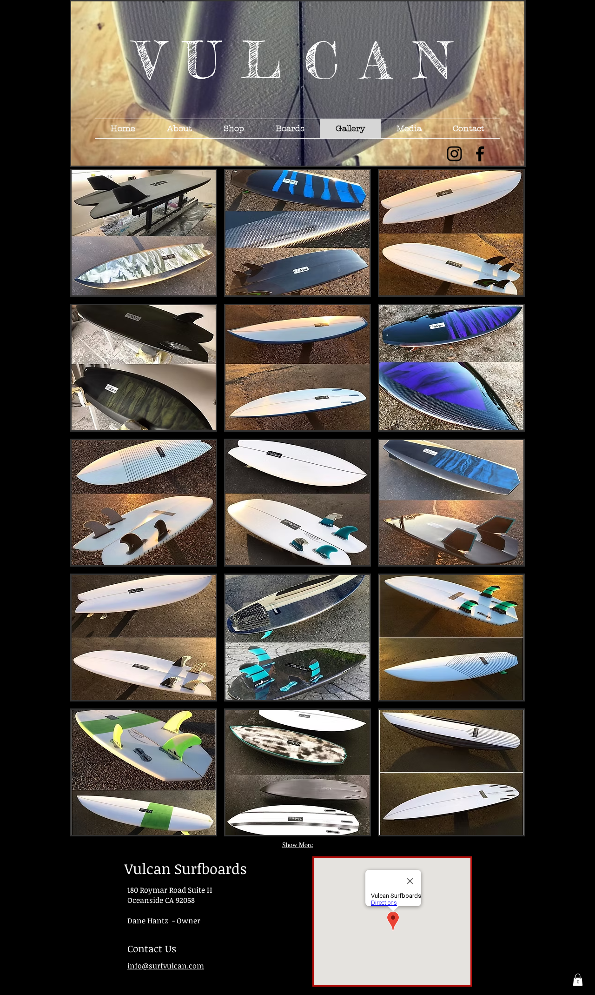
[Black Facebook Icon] (480, 154)
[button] (143, 233)
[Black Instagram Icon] (454, 154)
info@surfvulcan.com (165, 966)
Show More (297, 844)
